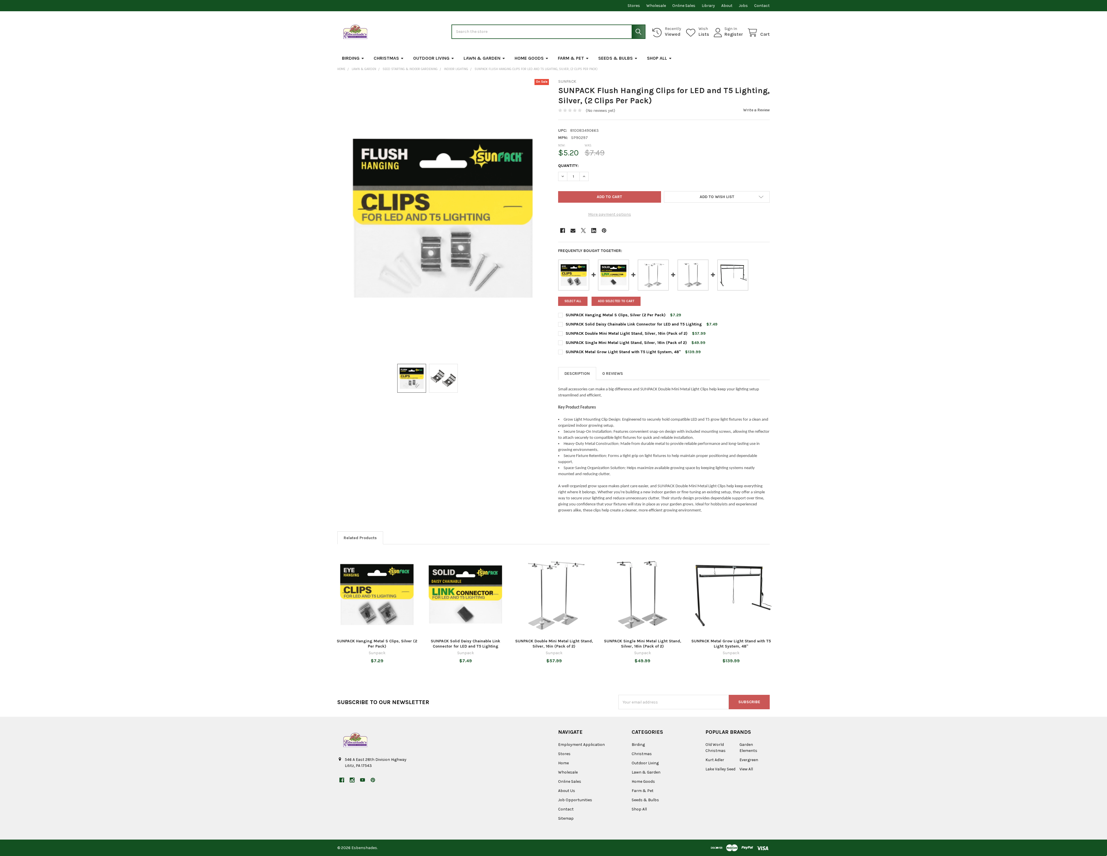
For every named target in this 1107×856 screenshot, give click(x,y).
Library (708, 5)
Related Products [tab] (360, 537)
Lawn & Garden (482, 58)
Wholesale (656, 5)
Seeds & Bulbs (615, 58)
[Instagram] (352, 780)
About (727, 5)
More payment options (609, 214)
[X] (583, 230)
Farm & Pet (571, 58)
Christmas (386, 58)
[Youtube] (362, 780)
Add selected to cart (616, 301)
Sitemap (566, 818)
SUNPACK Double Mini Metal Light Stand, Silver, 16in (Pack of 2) (627, 333)
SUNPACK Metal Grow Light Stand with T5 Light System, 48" (623, 351)
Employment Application (581, 744)
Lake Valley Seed (720, 769)
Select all (572, 301)
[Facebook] (562, 230)
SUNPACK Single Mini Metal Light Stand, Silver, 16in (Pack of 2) (626, 342)
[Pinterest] (604, 230)
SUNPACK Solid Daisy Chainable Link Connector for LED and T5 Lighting (634, 324)
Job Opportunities (575, 799)
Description (577, 373)
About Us (566, 790)
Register (733, 34)
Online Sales (683, 5)
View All (746, 769)
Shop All (657, 58)
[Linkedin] (593, 230)
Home (563, 763)
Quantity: (568, 165)
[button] (717, 197)
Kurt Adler (714, 759)
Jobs (743, 5)
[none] (443, 218)
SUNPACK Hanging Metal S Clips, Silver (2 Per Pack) (616, 315)
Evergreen (748, 759)
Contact (762, 5)
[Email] (572, 230)
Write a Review (756, 110)
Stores (634, 5)
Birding (350, 58)
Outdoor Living (431, 58)
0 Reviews (612, 373)
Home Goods (529, 58)
